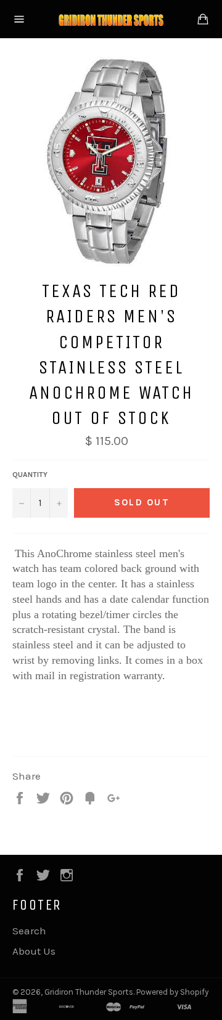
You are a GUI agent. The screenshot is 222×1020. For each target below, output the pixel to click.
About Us (34, 951)
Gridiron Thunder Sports (88, 992)
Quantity (29, 474)
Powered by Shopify (172, 992)
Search (29, 930)
